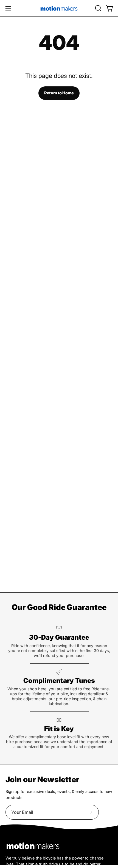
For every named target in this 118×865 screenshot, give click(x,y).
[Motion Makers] (59, 8)
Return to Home (59, 93)
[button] (98, 8)
